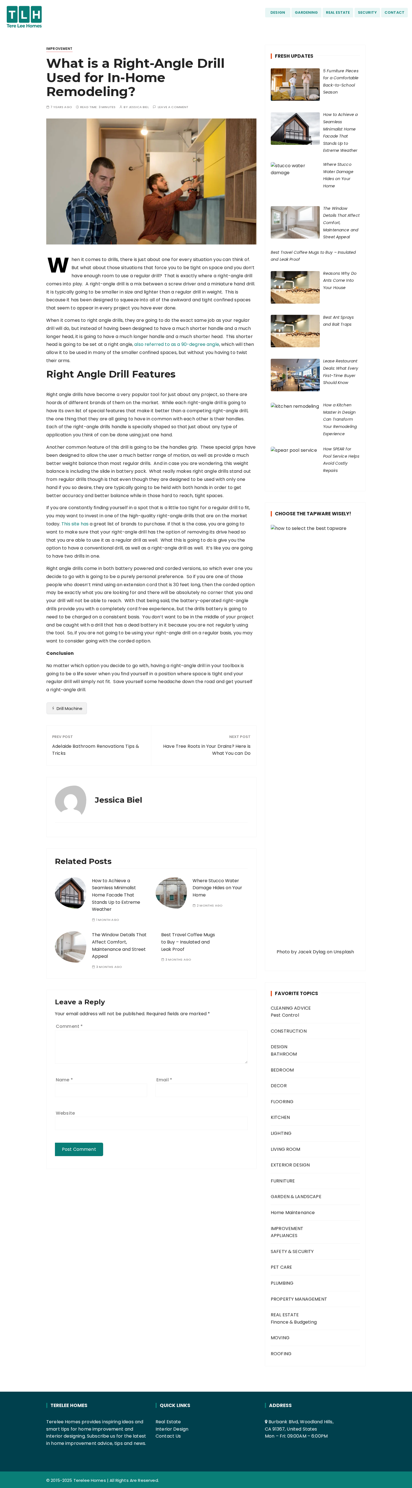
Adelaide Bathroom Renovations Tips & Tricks (95, 750)
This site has (75, 524)
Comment (69, 1026)
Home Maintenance (293, 1212)
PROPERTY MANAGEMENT (299, 1299)
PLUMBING (282, 1283)
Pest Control (285, 1015)
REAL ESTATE (338, 12)
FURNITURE (283, 1181)
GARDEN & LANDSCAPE (296, 1196)
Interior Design (172, 1429)
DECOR (279, 1085)
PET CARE (281, 1267)
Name (64, 1080)
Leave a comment (173, 107)
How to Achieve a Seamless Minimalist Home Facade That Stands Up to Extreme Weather (116, 894)
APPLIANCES (284, 1235)
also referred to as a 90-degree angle (176, 344)
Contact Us (168, 1436)
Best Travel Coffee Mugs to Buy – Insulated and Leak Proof (188, 942)
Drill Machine (69, 708)
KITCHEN (280, 1117)
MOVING (280, 1338)
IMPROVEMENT (59, 48)
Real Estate (168, 1422)
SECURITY (367, 12)
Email (164, 1080)
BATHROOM (284, 1054)
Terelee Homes (89, 1480)
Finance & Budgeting (294, 1322)
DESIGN (277, 12)
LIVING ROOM (285, 1149)
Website (65, 1113)
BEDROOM (282, 1070)
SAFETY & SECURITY (292, 1251)
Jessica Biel (139, 107)
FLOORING (282, 1101)
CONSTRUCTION (289, 1031)
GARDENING (306, 12)
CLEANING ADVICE (291, 1008)
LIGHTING (281, 1133)
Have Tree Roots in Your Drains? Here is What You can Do (207, 750)
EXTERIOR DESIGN (290, 1165)
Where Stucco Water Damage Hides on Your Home (217, 887)
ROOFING (281, 1353)
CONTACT (394, 12)
